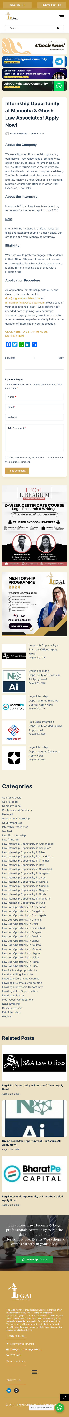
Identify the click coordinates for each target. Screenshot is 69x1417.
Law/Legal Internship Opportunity (22, 987)
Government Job (12, 822)
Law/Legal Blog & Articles (17, 974)
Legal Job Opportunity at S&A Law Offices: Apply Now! (44, 649)
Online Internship (12, 1008)
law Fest (7, 831)
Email (12, 407)
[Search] (58, 28)
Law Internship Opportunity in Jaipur (24, 877)
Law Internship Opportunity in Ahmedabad (28, 843)
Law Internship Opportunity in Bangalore (26, 848)
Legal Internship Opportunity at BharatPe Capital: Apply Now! (43, 700)
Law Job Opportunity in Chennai (22, 919)
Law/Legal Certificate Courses (20, 978)
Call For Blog (10, 801)
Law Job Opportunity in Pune (20, 965)
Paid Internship (11, 1012)
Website (12, 417)
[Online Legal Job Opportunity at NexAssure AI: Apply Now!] (34, 1118)
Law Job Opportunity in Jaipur (20, 940)
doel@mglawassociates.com (22, 298)
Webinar (7, 1016)
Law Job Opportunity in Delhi (20, 923)
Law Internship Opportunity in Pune (23, 902)
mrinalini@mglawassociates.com (25, 302)
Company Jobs (11, 805)
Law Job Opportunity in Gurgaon (22, 932)
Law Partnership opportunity (19, 970)
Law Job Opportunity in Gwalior (21, 936)
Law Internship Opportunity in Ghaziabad (27, 869)
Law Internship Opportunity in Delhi (23, 864)
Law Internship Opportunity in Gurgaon (25, 873)
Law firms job (10, 839)
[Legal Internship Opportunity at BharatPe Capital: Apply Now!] (34, 1174)
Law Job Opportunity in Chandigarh (24, 915)
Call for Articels (11, 797)
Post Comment (17, 470)
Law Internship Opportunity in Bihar (23, 852)
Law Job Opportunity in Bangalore (23, 911)
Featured (7, 814)
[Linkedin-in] (8, 1390)
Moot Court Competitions (18, 999)
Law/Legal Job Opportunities (20, 991)
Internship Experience (15, 826)
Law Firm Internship (14, 835)
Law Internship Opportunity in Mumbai (25, 886)
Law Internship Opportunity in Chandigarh (27, 856)
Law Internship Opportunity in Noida (24, 894)
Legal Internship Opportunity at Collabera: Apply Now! (44, 751)
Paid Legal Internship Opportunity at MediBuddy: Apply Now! (45, 726)
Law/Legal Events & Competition (22, 982)
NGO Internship (11, 1003)
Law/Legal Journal (13, 995)
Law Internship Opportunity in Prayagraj (26, 898)
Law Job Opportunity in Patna (20, 961)
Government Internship (16, 818)
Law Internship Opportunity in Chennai (25, 860)
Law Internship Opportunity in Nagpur (25, 890)
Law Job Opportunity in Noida (20, 957)
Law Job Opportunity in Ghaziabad (23, 928)
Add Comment (17, 428)
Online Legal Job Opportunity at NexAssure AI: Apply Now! (44, 675)
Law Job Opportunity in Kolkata (21, 944)
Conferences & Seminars (17, 810)
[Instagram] (16, 1390)
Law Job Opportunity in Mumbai (21, 949)
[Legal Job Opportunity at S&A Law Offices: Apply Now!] (34, 1063)
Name (12, 396)
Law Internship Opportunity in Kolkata (25, 881)
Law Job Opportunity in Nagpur (21, 953)
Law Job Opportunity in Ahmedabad (24, 907)
